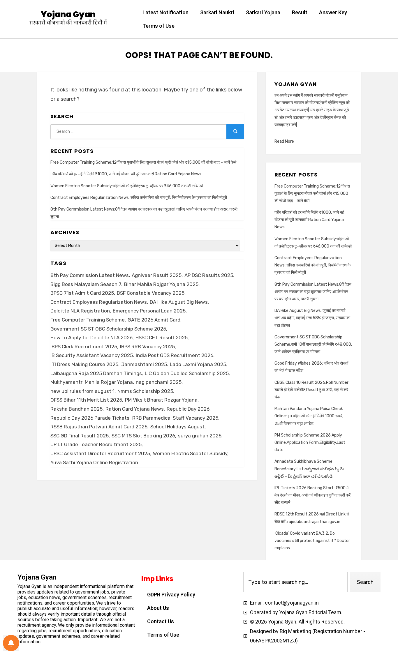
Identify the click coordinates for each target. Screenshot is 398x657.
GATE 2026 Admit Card (154, 320)
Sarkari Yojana (263, 12)
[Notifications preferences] (11, 643)
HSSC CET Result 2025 (161, 337)
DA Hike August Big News (179, 302)
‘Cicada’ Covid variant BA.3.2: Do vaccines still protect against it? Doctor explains (312, 540)
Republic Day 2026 (188, 409)
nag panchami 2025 (159, 382)
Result (299, 12)
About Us (158, 608)
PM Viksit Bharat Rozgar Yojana (161, 400)
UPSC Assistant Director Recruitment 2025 (100, 453)
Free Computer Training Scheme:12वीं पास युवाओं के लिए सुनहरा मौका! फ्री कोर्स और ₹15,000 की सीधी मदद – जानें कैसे (143, 162)
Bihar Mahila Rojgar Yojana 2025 (161, 284)
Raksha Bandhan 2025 (76, 409)
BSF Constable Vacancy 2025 (150, 293)
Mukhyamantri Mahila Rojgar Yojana (91, 382)
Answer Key (333, 12)
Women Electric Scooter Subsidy (190, 453)
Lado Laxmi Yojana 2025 (198, 364)
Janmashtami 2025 (144, 364)
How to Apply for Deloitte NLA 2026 (91, 337)
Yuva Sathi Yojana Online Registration (94, 462)
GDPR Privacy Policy (171, 594)
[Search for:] (138, 131)
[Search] (235, 131)
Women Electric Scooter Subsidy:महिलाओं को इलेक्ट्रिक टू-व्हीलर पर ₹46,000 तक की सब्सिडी (126, 185)
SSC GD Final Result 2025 (79, 436)
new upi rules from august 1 (82, 391)
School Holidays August (177, 427)
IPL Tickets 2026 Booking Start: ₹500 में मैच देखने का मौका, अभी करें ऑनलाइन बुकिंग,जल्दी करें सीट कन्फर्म (312, 495)
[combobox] (295, 582)
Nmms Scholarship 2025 (145, 391)
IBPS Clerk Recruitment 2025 (83, 346)
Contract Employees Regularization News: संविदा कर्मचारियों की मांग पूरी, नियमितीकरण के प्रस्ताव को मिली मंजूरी (138, 197)
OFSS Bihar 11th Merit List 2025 (86, 400)
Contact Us (160, 621)
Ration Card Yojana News (134, 409)
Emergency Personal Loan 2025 (149, 311)
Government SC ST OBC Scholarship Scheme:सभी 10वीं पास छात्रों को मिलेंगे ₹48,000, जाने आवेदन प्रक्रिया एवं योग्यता (313, 344)
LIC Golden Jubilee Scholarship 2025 (187, 373)
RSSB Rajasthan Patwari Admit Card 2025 (98, 427)
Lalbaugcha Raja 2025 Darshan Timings (96, 373)
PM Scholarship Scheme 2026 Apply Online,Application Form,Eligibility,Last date (309, 442)
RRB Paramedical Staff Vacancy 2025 (175, 418)
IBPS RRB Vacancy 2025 (147, 346)
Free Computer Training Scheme (87, 320)
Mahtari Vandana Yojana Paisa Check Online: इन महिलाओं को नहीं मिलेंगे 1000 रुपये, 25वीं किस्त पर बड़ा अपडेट (308, 416)
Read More (284, 141)
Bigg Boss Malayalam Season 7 (85, 284)
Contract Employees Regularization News (98, 302)
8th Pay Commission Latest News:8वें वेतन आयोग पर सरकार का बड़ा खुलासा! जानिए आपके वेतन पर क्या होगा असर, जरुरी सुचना (312, 291)
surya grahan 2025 (199, 436)
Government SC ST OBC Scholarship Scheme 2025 (108, 329)
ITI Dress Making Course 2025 (84, 364)
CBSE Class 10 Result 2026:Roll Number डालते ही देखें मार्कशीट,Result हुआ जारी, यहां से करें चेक (311, 390)
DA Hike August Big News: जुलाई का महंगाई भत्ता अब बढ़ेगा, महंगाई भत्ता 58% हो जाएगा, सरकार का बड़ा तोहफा (312, 318)
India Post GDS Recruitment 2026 (174, 355)
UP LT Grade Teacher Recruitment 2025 (96, 444)
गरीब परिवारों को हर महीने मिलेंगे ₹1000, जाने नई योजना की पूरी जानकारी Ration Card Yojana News (125, 174)
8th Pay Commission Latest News (89, 275)
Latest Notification (165, 12)
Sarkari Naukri (217, 12)
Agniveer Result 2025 (157, 275)
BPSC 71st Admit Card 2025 (82, 293)
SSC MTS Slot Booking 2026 (143, 436)
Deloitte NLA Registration (80, 311)
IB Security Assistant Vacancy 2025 (91, 355)
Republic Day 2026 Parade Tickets (89, 418)
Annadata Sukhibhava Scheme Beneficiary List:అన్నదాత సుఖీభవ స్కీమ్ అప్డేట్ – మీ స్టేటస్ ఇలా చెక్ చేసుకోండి (309, 468)
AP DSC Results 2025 (208, 275)
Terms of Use (158, 26)
